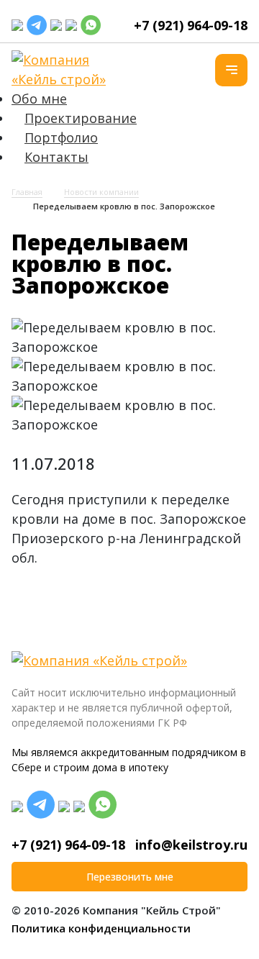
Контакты (56, 156)
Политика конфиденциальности (101, 928)
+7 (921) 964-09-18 (190, 25)
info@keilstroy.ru (191, 844)
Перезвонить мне (129, 876)
